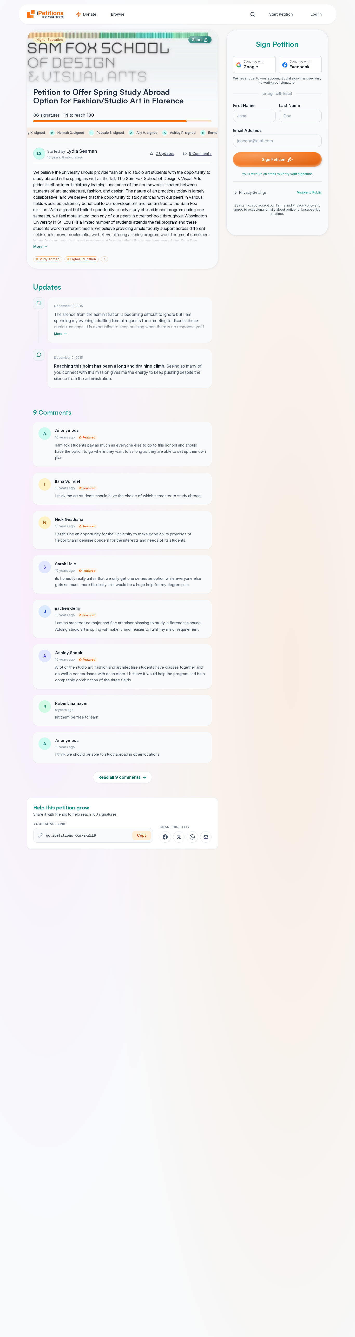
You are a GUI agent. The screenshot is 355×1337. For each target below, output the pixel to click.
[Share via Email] (206, 837)
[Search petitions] (252, 14)
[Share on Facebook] (165, 837)
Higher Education (49, 40)
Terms (280, 206)
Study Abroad (48, 259)
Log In (316, 14)
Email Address (247, 130)
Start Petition (281, 14)
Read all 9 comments (122, 777)
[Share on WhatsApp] (192, 837)
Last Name (289, 105)
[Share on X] (179, 837)
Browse (117, 14)
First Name (244, 105)
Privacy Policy (303, 206)
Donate (89, 14)
